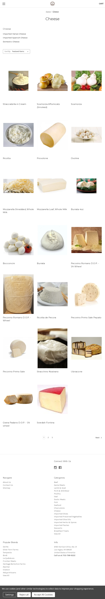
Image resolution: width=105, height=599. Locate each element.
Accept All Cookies (43, 594)
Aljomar (6, 567)
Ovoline (75, 158)
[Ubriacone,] (86, 348)
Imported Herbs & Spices (65, 522)
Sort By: (8, 51)
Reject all (24, 594)
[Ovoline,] (86, 135)
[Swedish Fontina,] (52, 399)
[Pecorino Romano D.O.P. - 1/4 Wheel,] (86, 240)
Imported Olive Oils (62, 519)
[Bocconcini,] (18, 240)
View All (57, 534)
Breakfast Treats (61, 531)
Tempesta (7, 552)
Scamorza (76, 104)
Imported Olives (61, 514)
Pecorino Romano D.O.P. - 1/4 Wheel (85, 265)
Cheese (57, 511)
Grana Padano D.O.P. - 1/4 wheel (16, 424)
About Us (7, 482)
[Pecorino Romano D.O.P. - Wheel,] (18, 294)
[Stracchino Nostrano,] (52, 348)
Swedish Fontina (45, 422)
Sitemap (6, 488)
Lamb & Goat (60, 488)
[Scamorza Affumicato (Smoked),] (52, 81)
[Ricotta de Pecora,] (52, 294)
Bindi (5, 555)
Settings (9, 594)
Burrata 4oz (77, 209)
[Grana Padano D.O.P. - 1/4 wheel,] (18, 399)
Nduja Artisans (9, 572)
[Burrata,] (52, 240)
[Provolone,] (52, 135)
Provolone (42, 158)
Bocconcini (9, 263)
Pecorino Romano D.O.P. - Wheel (17, 319)
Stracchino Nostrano (48, 371)
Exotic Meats (59, 499)
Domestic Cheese (11, 41)
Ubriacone (76, 371)
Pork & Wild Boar (61, 491)
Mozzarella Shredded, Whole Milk (18, 211)
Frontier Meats (9, 561)
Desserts (58, 528)
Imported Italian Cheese (14, 34)
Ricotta (7, 158)
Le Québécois (8, 558)
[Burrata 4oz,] (86, 186)
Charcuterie (59, 508)
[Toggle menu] (4, 4)
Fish (56, 502)
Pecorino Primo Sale (14, 371)
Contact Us (8, 485)
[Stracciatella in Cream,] (18, 81)
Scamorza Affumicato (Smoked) (48, 105)
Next (97, 438)
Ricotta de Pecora (46, 317)
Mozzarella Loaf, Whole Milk (52, 209)
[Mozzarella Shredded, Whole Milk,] (18, 186)
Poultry (57, 494)
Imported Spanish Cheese (15, 37)
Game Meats (59, 485)
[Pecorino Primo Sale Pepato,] (86, 294)
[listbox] (21, 51)
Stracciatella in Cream (14, 104)
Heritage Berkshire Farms (14, 564)
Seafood (57, 505)
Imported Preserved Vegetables (68, 516)
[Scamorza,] (86, 81)
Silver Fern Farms (10, 550)
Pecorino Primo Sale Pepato (86, 317)
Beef (56, 482)
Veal (56, 496)
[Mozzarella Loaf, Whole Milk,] (52, 186)
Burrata (41, 263)
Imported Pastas (61, 525)
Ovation (6, 570)
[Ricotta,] (18, 135)
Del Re (5, 547)
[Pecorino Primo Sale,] (18, 348)
